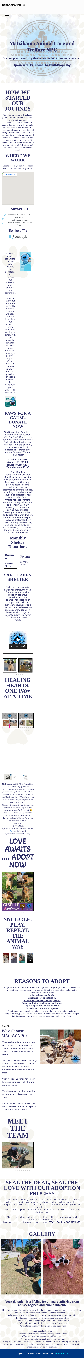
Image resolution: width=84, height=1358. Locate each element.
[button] (17, 639)
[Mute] (23, 646)
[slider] (17, 646)
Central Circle (62, 1353)
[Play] (12, 646)
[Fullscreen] (25, 646)
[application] (18, 640)
